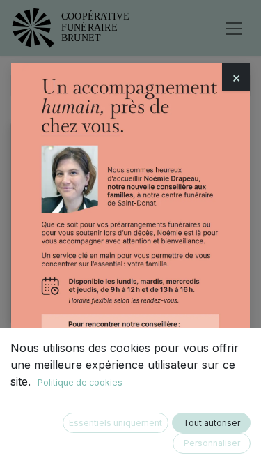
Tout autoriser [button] (211, 423)
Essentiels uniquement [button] (115, 423)
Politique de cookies (80, 382)
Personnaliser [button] (212, 443)
